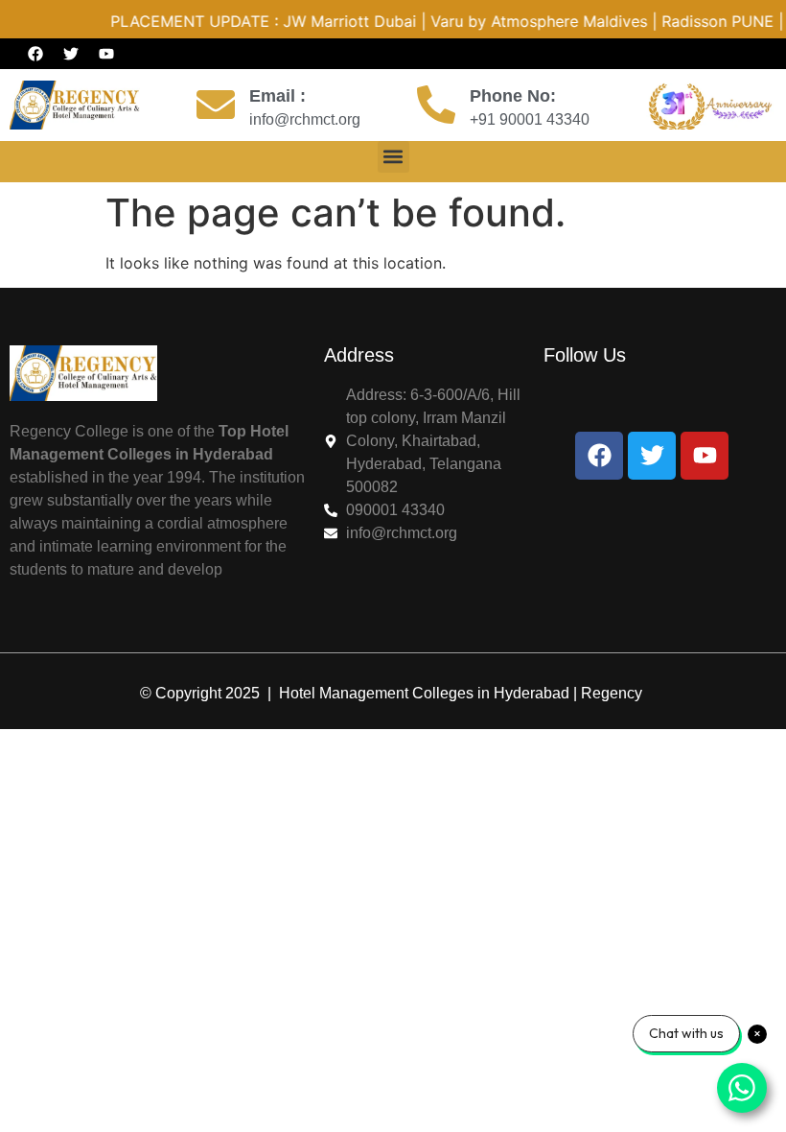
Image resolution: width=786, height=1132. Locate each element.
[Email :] (215, 104)
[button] (393, 157)
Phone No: (513, 96)
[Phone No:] (436, 104)
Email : (277, 96)
